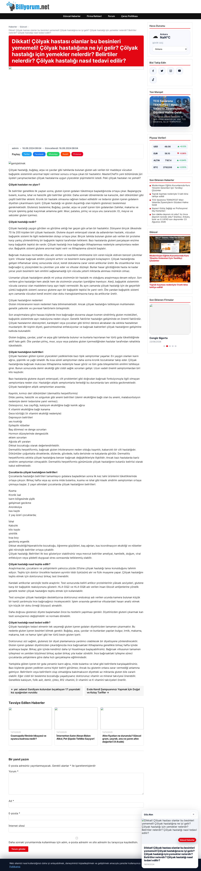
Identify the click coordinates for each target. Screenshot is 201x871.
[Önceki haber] (178, 101)
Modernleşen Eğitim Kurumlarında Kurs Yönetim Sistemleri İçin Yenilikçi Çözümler (171, 188)
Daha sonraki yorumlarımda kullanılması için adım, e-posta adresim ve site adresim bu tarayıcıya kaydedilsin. (73, 842)
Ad (11, 800)
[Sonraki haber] (185, 101)
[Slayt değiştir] (164, 346)
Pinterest (77, 154)
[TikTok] (153, 79)
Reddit (65, 154)
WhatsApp (53, 154)
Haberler (13, 26)
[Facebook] (153, 71)
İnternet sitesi (17, 825)
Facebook (39, 154)
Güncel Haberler (72, 16)
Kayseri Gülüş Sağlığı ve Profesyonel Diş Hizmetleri (169, 209)
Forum (111, 16)
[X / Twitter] (162, 71)
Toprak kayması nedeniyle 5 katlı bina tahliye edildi (170, 195)
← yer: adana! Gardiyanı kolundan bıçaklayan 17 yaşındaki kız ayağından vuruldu (45, 691)
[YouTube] (179, 71)
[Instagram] (170, 71)
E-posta (14, 813)
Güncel (23, 26)
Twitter (27, 154)
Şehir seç (158, 43)
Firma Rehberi (94, 16)
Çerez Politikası (129, 16)
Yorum (13, 771)
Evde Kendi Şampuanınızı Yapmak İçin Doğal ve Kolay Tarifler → (113, 691)
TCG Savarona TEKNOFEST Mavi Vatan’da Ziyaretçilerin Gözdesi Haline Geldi (170, 202)
